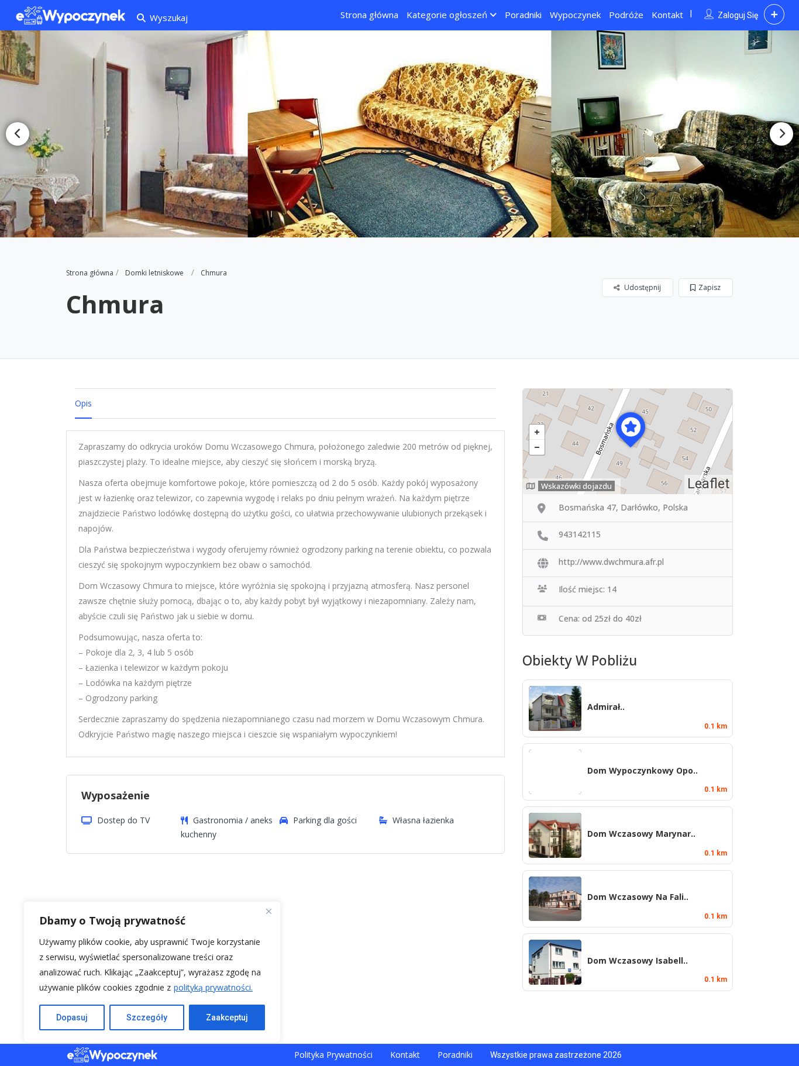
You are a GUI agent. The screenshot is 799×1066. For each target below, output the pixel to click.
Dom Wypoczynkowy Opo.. (642, 770)
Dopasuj (72, 1017)
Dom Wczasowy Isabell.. (637, 960)
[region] (152, 972)
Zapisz (709, 287)
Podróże (626, 14)
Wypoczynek (575, 14)
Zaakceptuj (227, 1017)
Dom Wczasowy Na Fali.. (637, 896)
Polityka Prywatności (333, 1054)
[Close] (268, 911)
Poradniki (523, 14)
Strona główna (369, 14)
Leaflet (708, 484)
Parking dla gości (325, 820)
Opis (83, 403)
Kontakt (667, 14)
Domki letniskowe (154, 273)
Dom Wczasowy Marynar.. (641, 833)
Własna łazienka (423, 820)
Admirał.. (606, 706)
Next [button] (781, 133)
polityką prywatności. (213, 987)
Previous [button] (17, 133)
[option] (400, 134)
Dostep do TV (123, 820)
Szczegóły (146, 1017)
